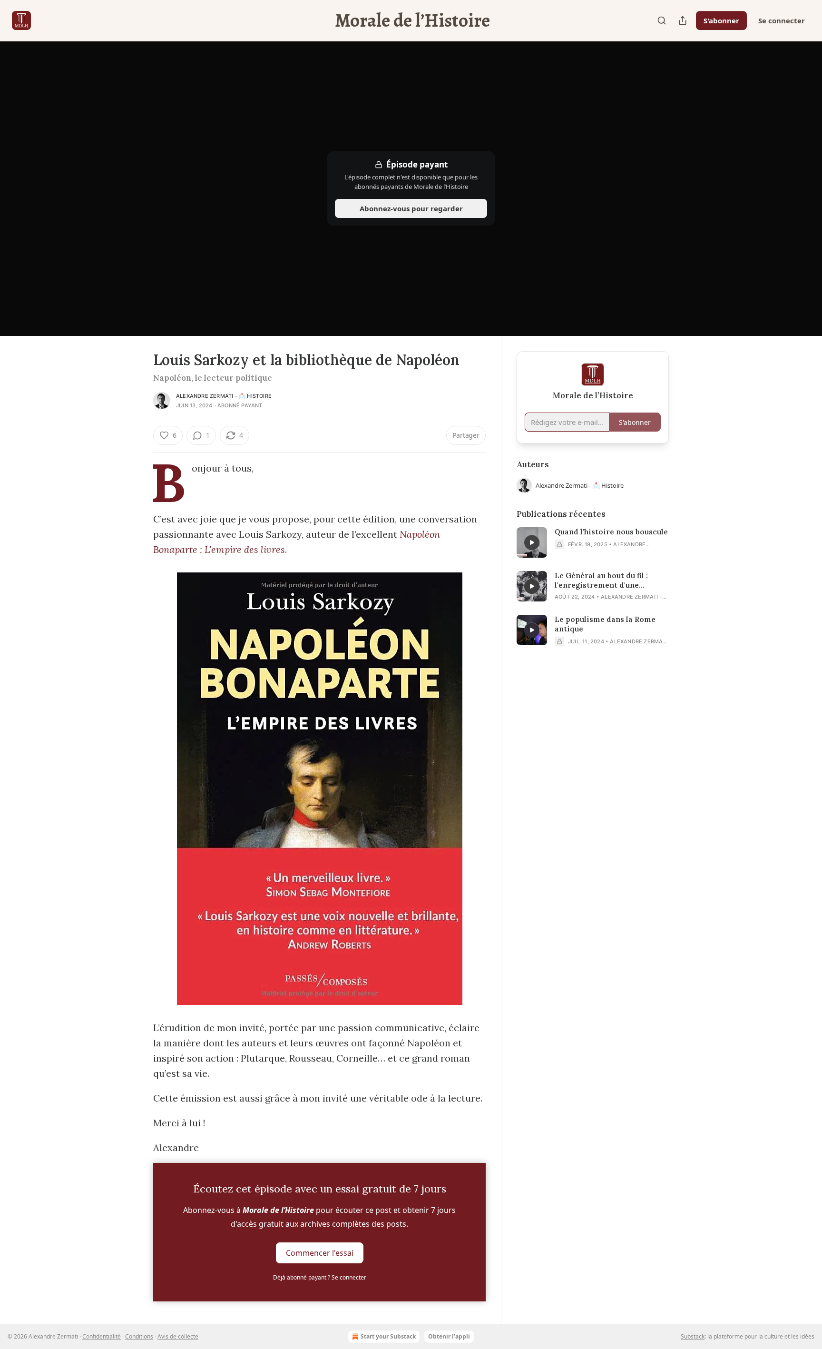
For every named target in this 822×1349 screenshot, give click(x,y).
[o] (531, 542)
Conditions (139, 1336)
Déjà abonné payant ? (319, 1277)
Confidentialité (101, 1336)
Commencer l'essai (319, 1253)
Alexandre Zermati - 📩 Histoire (224, 396)
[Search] (661, 20)
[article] (593, 542)
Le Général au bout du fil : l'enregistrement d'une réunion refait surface (601, 580)
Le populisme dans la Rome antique (605, 624)
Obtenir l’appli (449, 1336)
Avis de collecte (177, 1336)
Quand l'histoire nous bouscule (611, 531)
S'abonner (721, 20)
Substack (693, 1336)
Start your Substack (388, 1336)
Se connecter (781, 20)
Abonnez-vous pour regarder (411, 208)
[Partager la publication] (682, 20)
